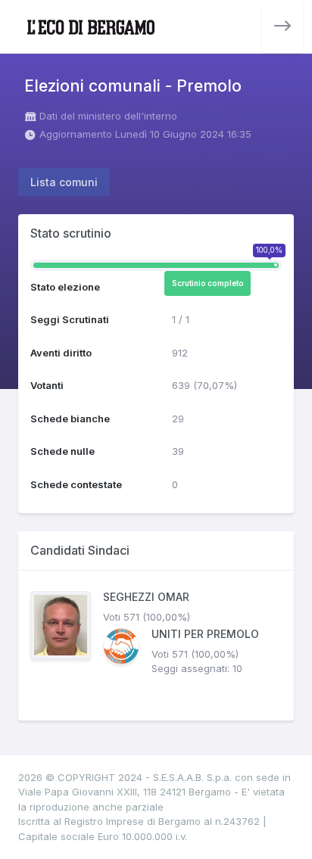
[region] (156, 645)
